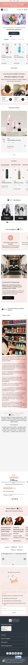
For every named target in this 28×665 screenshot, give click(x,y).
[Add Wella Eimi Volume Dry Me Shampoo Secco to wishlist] (15, 170)
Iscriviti (14, 612)
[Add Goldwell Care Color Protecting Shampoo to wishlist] (3, 44)
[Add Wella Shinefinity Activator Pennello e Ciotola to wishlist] (3, 139)
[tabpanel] (14, 53)
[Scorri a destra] (15, 155)
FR (14, 1)
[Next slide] (25, 559)
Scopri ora (14, 33)
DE (10, 1)
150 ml (15, 59)
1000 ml (13, 142)
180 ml (19, 185)
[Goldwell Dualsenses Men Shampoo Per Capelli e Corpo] (7, 174)
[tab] (6, 39)
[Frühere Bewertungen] (1, 492)
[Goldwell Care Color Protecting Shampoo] (7, 48)
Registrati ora (8, 297)
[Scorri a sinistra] (13, 155)
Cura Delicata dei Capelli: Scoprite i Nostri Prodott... (6, 529)
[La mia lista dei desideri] (22, 9)
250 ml (3, 59)
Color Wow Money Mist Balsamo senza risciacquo (19, 57)
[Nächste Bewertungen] (27, 492)
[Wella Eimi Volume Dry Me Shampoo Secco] (19, 174)
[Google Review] (6, 628)
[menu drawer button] (27, 10)
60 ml (9, 142)
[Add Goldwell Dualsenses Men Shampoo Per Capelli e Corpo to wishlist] (3, 170)
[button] (7, 222)
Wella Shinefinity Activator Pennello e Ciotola (14, 140)
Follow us (21, 547)
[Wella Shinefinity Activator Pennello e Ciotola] (4, 140)
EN (17, 1)
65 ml (15, 185)
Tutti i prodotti (14, 68)
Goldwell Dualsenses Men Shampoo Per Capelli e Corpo (7, 182)
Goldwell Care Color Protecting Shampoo (7, 57)
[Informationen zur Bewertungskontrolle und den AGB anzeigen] (27, 481)
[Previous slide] (3, 559)
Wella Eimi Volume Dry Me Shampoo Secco (18, 182)
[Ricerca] (18, 10)
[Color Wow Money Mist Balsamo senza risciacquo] (19, 48)
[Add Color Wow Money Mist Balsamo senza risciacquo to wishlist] (15, 44)
